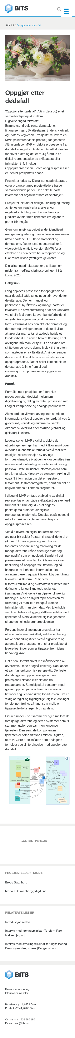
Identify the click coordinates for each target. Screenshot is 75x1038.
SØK (59, 9)
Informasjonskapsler (16, 993)
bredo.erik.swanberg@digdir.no (25, 891)
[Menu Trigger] (66, 11)
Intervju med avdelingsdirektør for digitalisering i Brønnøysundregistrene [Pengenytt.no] (36, 946)
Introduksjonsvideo (17, 922)
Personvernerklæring (17, 989)
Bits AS (16, 9)
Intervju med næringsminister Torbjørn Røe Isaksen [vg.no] (33, 933)
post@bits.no (21, 1023)
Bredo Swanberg (16, 882)
